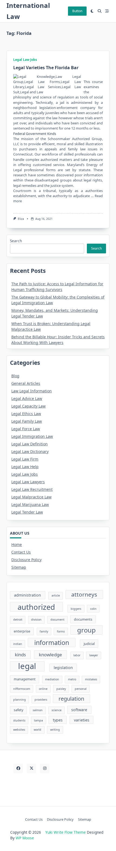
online (43, 689)
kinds (20, 654)
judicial (89, 643)
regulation (71, 698)
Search (16, 240)
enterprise (22, 631)
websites (19, 729)
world (37, 729)
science (57, 710)
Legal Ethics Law (26, 413)
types (58, 720)
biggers (76, 609)
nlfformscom (21, 689)
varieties (81, 720)
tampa (38, 720)
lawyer (93, 655)
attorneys (84, 594)
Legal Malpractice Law (31, 496)
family (44, 631)
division (36, 619)
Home (16, 544)
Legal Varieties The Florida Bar (46, 68)
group (86, 629)
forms (61, 631)
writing (55, 729)
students (19, 720)
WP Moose (25, 837)
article (56, 595)
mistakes (91, 679)
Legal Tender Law (27, 512)
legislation (63, 667)
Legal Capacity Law (28, 406)
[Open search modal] (99, 11)
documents (83, 619)
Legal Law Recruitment (32, 489)
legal (27, 666)
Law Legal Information (31, 390)
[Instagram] (44, 768)
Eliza (21, 219)
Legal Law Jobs (25, 59)
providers (41, 699)
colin (93, 609)
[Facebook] (18, 768)
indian (17, 644)
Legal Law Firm (24, 459)
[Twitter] (31, 768)
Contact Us (21, 552)
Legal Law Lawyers (28, 481)
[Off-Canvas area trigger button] (107, 11)
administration (27, 595)
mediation (52, 679)
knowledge (50, 654)
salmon (38, 710)
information (51, 642)
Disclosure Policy (26, 559)
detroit (17, 619)
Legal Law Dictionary (30, 451)
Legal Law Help (25, 466)
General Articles (25, 383)
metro (72, 679)
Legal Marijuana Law (30, 504)
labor (76, 655)
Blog (15, 375)
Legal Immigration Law (32, 436)
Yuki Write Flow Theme (65, 832)
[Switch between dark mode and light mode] (92, 11)
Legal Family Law (26, 421)
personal (81, 689)
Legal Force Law (25, 428)
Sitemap (18, 567)
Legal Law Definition (29, 443)
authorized (36, 607)
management (25, 679)
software (79, 709)
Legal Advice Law (26, 398)
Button (77, 11)
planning (19, 699)
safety (18, 709)
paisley (61, 689)
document (57, 619)
